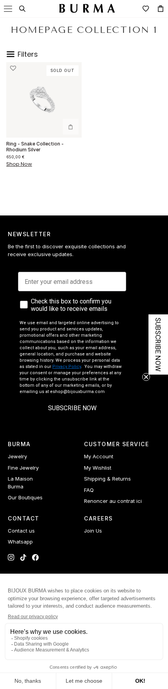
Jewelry (17, 456)
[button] (12, 69)
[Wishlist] (145, 8)
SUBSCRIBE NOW (72, 408)
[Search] (22, 8)
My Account (98, 456)
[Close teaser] (146, 377)
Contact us (21, 531)
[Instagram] (11, 557)
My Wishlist (97, 468)
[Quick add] (71, 127)
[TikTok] (23, 557)
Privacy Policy (66, 366)
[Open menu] (8, 9)
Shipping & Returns (107, 478)
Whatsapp (20, 541)
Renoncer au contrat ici (113, 501)
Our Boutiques (25, 497)
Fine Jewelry (23, 468)
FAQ (89, 490)
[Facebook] (35, 557)
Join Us (93, 531)
